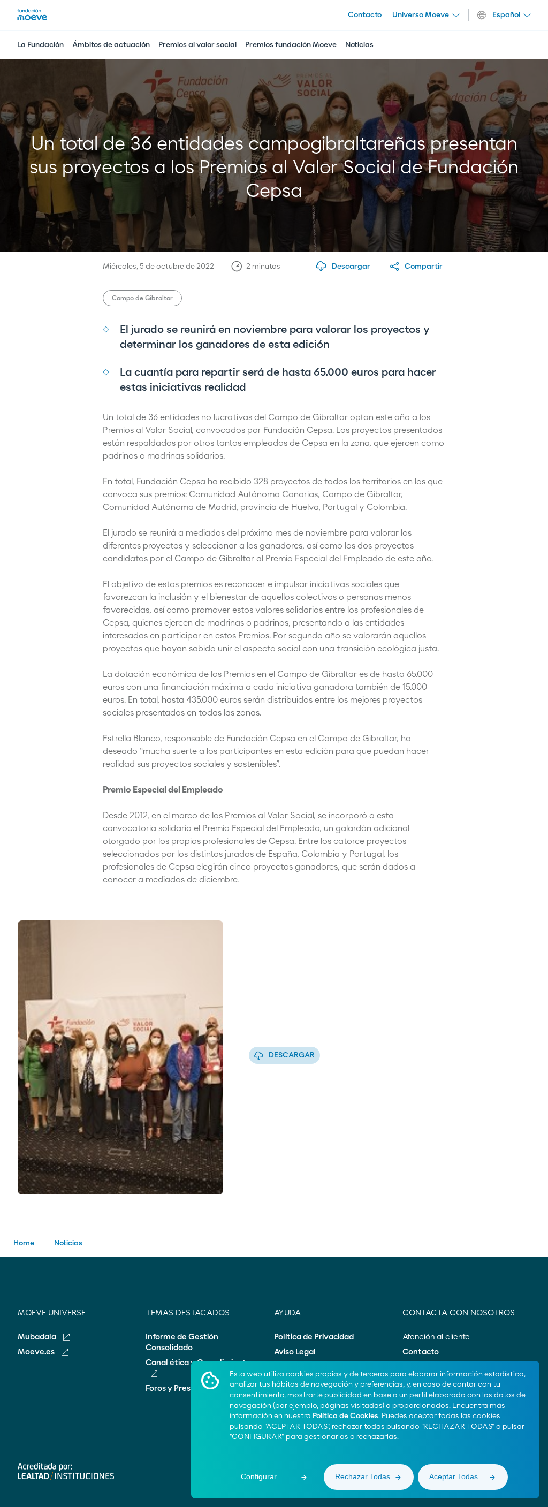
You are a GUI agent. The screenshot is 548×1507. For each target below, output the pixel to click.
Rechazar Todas (362, 1476)
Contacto (365, 15)
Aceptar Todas (453, 1476)
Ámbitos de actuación (111, 45)
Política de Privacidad (314, 1337)
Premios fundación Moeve (291, 45)
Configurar (259, 1476)
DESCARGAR (292, 1055)
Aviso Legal (295, 1352)
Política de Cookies (345, 1416)
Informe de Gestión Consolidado (182, 1342)
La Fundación (40, 45)
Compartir (424, 266)
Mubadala (38, 1337)
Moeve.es (37, 1352)
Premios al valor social (197, 45)
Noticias (359, 45)
